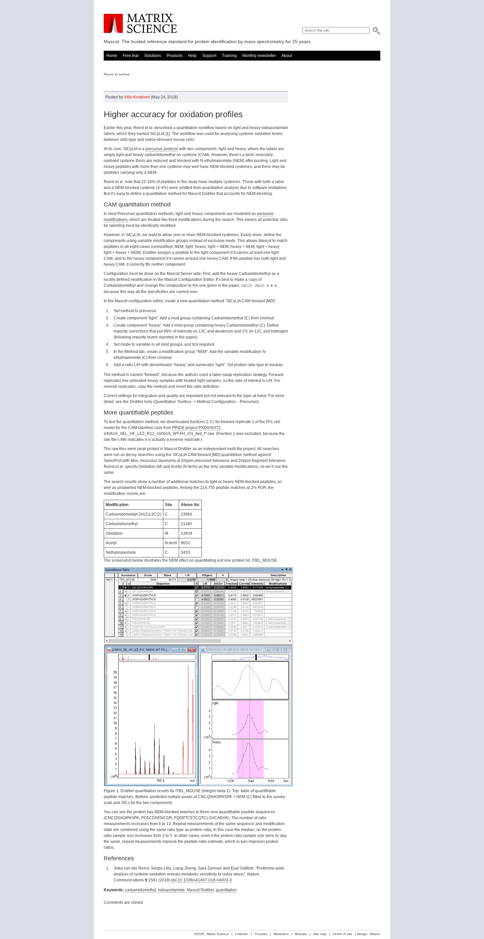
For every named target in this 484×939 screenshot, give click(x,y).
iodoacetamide (171, 890)
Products (174, 55)
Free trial (131, 55)
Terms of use (342, 934)
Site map (320, 934)
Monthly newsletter (259, 55)
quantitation (226, 890)
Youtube (261, 934)
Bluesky (301, 934)
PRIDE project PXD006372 (196, 427)
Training (229, 55)
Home (111, 55)
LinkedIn (241, 934)
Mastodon (281, 934)
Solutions (152, 55)
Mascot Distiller (200, 890)
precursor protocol (162, 149)
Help (192, 55)
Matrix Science (140, 23)
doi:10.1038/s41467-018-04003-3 (201, 880)
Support (209, 55)
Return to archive (117, 74)
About (287, 55)
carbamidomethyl (140, 890)
